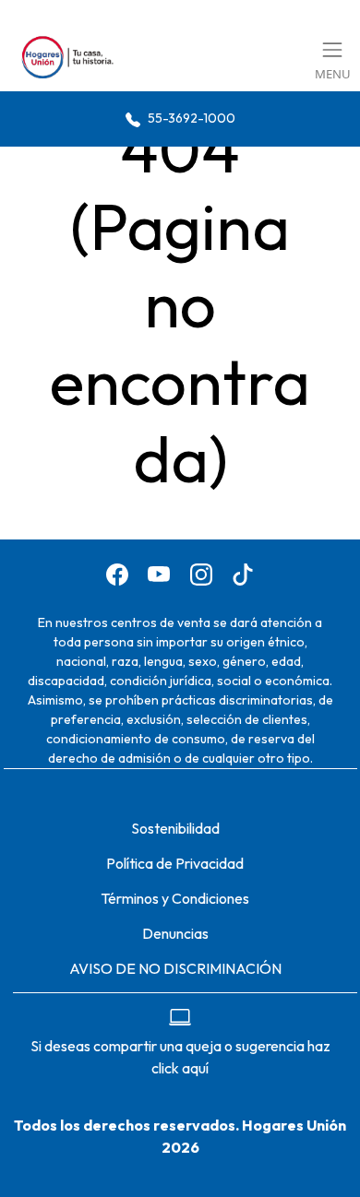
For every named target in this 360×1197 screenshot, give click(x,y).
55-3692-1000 (190, 118)
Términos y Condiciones (175, 898)
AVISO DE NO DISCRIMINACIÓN (175, 968)
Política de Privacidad (175, 863)
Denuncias (175, 933)
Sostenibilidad (175, 828)
